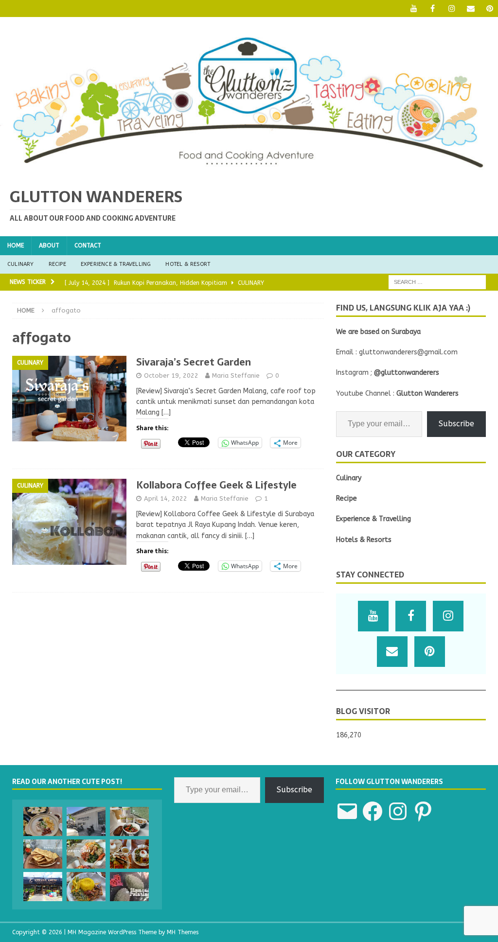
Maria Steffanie (236, 375)
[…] (166, 412)
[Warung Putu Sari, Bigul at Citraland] (129, 854)
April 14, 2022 (165, 498)
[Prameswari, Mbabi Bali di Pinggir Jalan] (86, 854)
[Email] (470, 8)
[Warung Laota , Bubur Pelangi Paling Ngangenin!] (42, 886)
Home (15, 245)
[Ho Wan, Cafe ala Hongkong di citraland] (42, 821)
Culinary (20, 264)
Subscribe (456, 423)
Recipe (57, 264)
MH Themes (182, 932)
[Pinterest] (489, 8)
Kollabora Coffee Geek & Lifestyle (216, 485)
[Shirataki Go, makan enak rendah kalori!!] (129, 821)
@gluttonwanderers (406, 372)
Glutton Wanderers (427, 393)
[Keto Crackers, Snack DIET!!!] (42, 854)
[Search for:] (437, 282)
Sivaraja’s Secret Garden (193, 362)
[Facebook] (432, 8)
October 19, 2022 (171, 375)
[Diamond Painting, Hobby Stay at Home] (129, 886)
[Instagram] (451, 8)
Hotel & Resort (187, 264)
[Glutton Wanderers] (249, 171)
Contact (87, 245)
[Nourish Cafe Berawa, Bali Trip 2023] (86, 821)
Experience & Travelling (116, 264)
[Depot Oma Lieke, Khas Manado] (86, 886)
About (49, 245)
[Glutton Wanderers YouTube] (413, 8)
